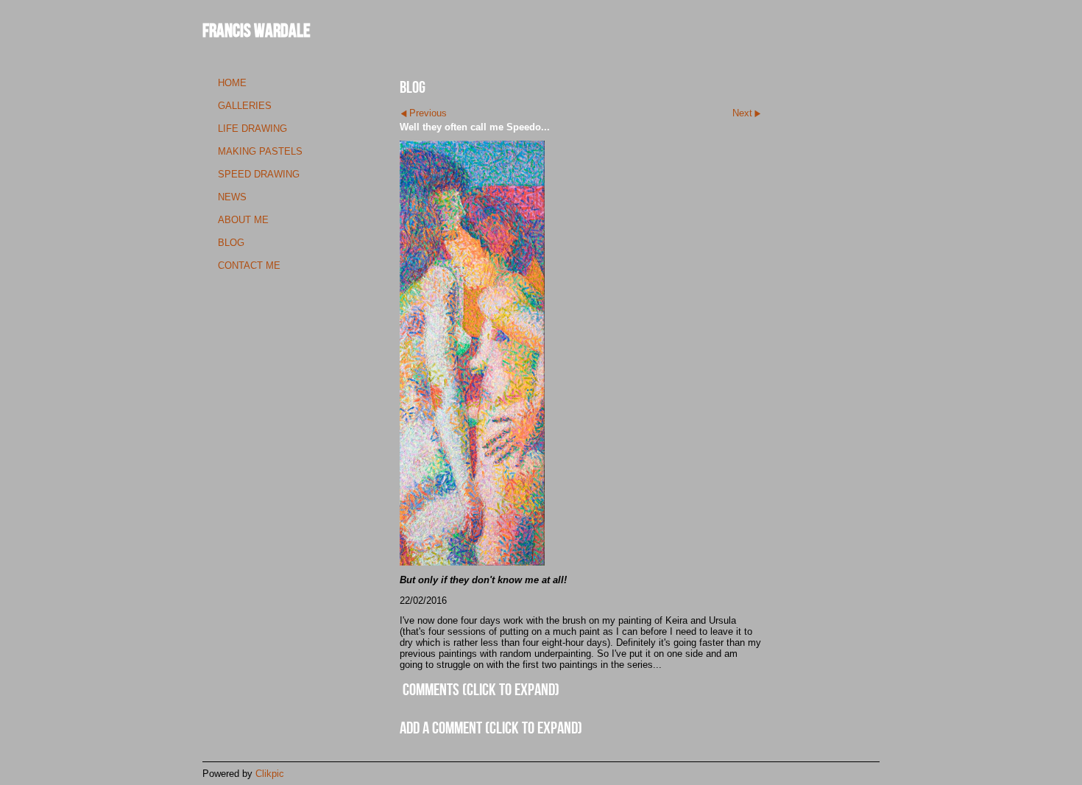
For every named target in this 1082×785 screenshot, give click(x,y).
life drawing (252, 128)
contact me (249, 265)
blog (231, 242)
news (232, 197)
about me (243, 219)
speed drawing (259, 174)
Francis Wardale (256, 30)
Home (232, 82)
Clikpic (269, 773)
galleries (245, 105)
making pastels (260, 151)
